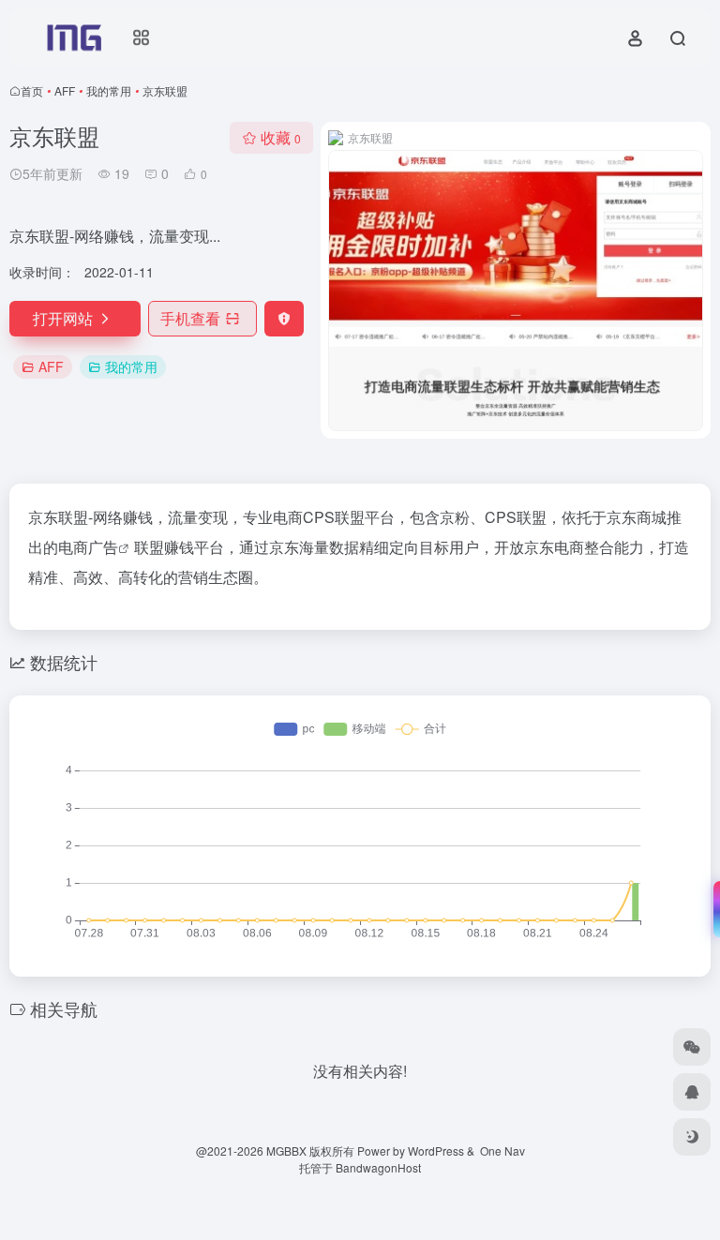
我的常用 (108, 90)
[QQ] (692, 1092)
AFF (64, 90)
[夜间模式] (692, 1137)
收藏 (281, 137)
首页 (32, 90)
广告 (103, 547)
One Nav (502, 1150)
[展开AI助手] (712, 909)
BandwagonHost (378, 1167)
